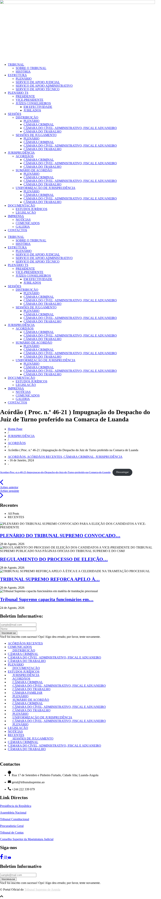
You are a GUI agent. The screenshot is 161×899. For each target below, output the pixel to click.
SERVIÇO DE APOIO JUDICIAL (38, 82)
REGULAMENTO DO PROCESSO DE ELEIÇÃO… (54, 559)
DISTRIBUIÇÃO (27, 117)
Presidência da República (15, 806)
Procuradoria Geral (12, 826)
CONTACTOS (17, 230)
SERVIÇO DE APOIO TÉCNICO (37, 89)
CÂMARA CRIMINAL (39, 124)
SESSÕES (14, 114)
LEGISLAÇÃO (26, 212)
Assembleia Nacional (13, 812)
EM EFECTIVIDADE (38, 106)
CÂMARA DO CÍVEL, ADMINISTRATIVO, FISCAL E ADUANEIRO (70, 128)
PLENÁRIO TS (18, 92)
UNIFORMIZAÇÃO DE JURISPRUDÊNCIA (45, 188)
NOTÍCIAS (23, 219)
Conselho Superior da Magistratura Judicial (26, 839)
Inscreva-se (8, 879)
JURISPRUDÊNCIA (21, 152)
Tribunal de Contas (12, 832)
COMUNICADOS (28, 223)
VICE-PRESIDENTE (29, 99)
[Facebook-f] (2, 858)
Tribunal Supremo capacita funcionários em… (46, 599)
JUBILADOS (32, 110)
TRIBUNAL (16, 64)
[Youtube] (9, 858)
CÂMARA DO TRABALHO (42, 131)
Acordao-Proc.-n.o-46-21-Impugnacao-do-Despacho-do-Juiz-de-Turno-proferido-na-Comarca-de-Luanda (55, 472)
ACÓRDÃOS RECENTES (45, 456)
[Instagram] (6, 858)
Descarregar (122, 472)
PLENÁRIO (24, 78)
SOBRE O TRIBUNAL (31, 68)
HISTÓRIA (23, 71)
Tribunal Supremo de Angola (42, 889)
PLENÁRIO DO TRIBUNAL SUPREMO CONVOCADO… (60, 535)
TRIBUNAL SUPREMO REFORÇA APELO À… (50, 579)
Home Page (15, 429)
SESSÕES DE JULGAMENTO (36, 135)
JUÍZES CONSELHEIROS (33, 103)
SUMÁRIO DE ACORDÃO (34, 170)
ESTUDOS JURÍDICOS (31, 209)
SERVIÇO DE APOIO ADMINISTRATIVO (44, 85)
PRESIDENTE (25, 96)
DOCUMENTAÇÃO (21, 205)
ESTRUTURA (17, 75)
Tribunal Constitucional (14, 819)
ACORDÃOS (25, 156)
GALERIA (23, 226)
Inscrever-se (9, 633)
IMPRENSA (16, 216)
